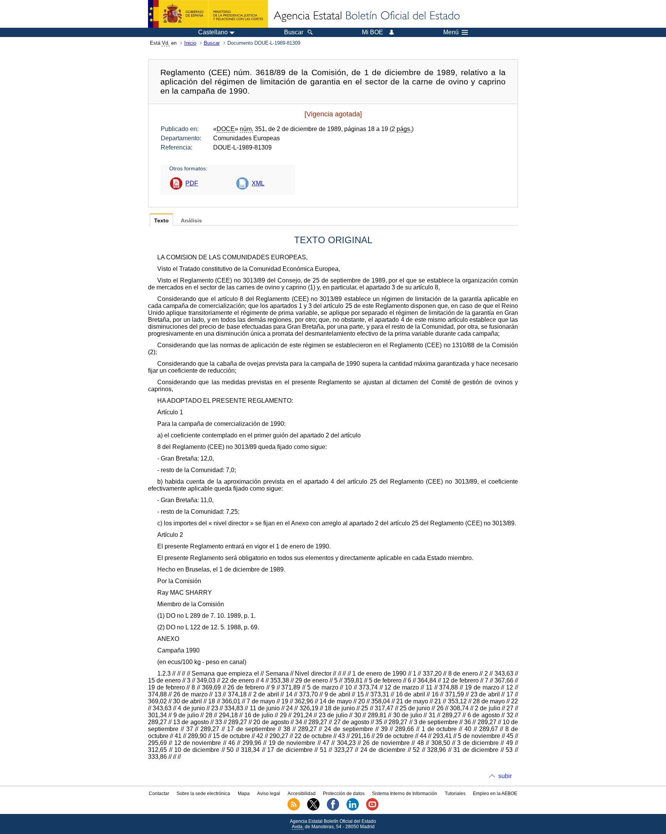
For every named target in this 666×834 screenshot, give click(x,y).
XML (258, 183)
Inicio (190, 43)
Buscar (212, 43)
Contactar (159, 793)
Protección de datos (344, 793)
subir (505, 776)
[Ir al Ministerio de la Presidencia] (208, 14)
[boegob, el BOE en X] (313, 809)
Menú (451, 32)
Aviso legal (268, 793)
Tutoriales (455, 793)
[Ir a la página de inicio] (366, 16)
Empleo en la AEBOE (495, 793)
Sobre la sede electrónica (203, 793)
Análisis (191, 221)
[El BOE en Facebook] (333, 809)
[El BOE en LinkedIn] (352, 809)
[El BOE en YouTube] (372, 809)
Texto (161, 221)
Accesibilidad (302, 793)
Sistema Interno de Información (404, 793)
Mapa (244, 793)
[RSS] (294, 809)
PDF (191, 183)
